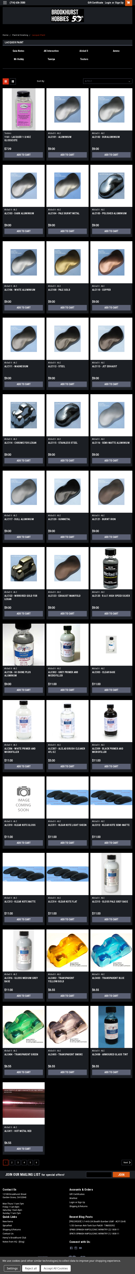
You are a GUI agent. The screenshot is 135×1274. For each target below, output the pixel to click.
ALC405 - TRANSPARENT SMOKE (65, 1054)
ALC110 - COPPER (101, 289)
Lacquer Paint (38, 35)
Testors (7, 133)
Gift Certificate (95, 2)
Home (5, 35)
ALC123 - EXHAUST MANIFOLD (64, 595)
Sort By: (41, 81)
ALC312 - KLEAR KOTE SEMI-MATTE (111, 825)
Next (126, 1162)
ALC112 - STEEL (56, 366)
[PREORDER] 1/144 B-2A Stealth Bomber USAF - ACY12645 (97, 1221)
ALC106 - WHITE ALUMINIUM (19, 289)
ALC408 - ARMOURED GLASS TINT (110, 1054)
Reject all (31, 1268)
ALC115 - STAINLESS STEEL (63, 442)
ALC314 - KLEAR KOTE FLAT (62, 901)
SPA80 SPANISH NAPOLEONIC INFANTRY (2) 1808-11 (94, 1229)
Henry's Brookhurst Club (14, 1237)
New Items (8, 1221)
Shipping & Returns (78, 1206)
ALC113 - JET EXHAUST (104, 366)
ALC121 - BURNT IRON (104, 519)
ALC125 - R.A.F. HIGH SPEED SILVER (111, 595)
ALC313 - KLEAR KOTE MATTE (20, 901)
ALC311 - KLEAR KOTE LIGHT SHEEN (67, 825)
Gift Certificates (77, 1194)
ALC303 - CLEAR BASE (103, 672)
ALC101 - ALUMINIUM (59, 137)
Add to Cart (24, 154)
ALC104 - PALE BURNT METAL (63, 213)
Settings (12, 1268)
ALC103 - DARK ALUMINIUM (19, 213)
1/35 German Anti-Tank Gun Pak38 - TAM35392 (92, 1225)
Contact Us (8, 1233)
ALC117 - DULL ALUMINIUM (19, 519)
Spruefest (7, 1225)
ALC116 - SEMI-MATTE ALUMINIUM (111, 442)
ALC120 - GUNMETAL (59, 519)
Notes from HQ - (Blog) (13, 1242)
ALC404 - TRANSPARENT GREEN (21, 1054)
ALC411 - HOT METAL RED (18, 1131)
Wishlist (73, 1198)
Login (108, 2)
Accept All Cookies (56, 1268)
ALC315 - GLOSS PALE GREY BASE (110, 901)
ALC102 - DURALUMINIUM (106, 137)
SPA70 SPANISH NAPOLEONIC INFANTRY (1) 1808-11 (94, 1233)
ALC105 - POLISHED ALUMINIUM (109, 213)
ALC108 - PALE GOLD (59, 289)
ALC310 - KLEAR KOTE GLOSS (20, 825)
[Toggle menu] (5, 5)
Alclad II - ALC (54, 133)
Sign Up (119, 2)
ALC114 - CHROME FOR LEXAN (20, 442)
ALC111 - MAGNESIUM (16, 366)
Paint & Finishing (20, 35)
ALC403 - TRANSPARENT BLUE (108, 978)
